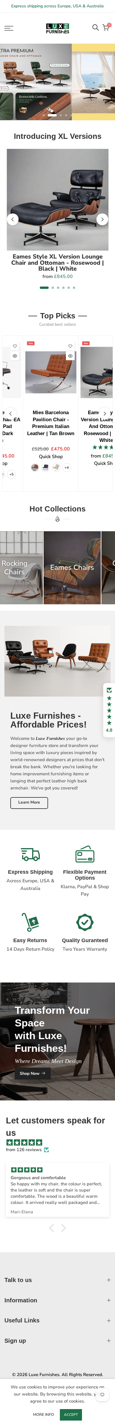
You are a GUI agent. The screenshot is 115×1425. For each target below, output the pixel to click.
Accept (71, 1414)
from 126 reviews (24, 1150)
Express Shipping (30, 872)
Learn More (29, 802)
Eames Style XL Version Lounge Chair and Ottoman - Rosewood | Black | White (57, 262)
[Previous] (13, 219)
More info (43, 1414)
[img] (60, 1142)
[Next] (102, 219)
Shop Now (30, 1073)
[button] (109, 710)
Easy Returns (30, 940)
